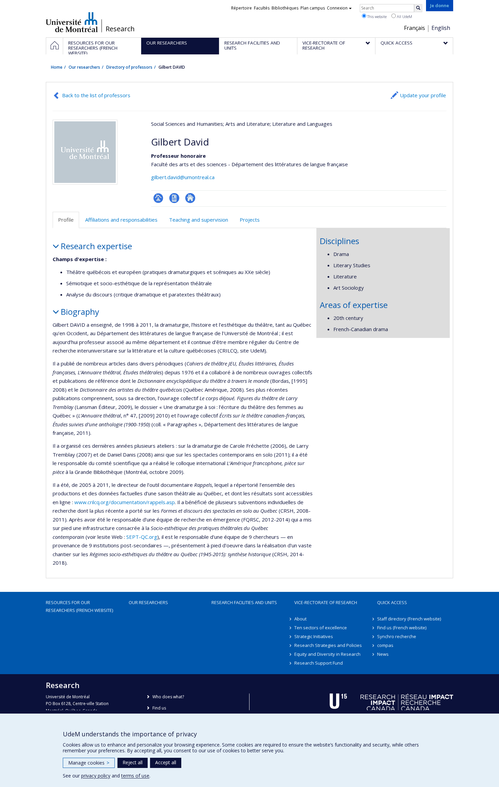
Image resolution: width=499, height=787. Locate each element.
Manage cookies (88, 762)
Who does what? (168, 697)
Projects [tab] (250, 219)
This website (376, 16)
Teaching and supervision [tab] (198, 219)
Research (120, 28)
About (300, 619)
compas (385, 645)
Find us (159, 708)
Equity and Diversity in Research (327, 654)
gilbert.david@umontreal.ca (183, 177)
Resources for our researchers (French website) (79, 606)
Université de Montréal (72, 22)
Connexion (337, 8)
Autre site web (190, 198)
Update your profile (423, 95)
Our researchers (84, 67)
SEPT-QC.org (141, 536)
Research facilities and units (244, 602)
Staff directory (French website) (409, 619)
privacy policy (95, 775)
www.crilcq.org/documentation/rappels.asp (124, 502)
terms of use (135, 775)
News (383, 654)
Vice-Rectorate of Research (325, 602)
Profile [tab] (66, 219)
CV (174, 198)
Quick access (392, 602)
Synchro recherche (396, 636)
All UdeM (404, 16)
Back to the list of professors (96, 95)
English (440, 28)
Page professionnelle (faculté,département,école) (158, 198)
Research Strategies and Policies (328, 645)
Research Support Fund (318, 663)
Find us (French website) (401, 628)
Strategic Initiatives (313, 636)
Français (414, 28)
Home (56, 67)
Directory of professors (129, 67)
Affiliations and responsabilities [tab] (121, 219)
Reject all (133, 762)
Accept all (165, 762)
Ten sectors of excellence (320, 628)
